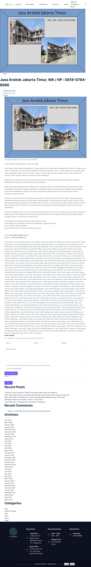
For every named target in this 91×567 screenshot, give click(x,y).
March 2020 (9, 499)
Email (36, 343)
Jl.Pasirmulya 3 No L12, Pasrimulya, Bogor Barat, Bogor (36, 551)
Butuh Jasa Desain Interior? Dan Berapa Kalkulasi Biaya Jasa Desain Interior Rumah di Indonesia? (37, 395)
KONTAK (73, 2)
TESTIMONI (74, 4)
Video (6, 520)
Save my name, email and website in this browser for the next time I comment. (29, 365)
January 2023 (9, 483)
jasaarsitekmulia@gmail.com (18, 235)
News (6, 516)
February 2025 (9, 425)
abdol (10, 411)
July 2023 (8, 469)
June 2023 (8, 471)
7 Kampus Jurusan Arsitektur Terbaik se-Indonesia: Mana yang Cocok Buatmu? (31, 392)
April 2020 (8, 497)
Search (7, 376)
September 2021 (10, 492)
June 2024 (8, 443)
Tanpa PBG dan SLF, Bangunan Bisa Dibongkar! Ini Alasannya (25, 402)
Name (8, 343)
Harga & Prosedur (10, 511)
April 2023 (8, 476)
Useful (7, 518)
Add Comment (11, 349)
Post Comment (11, 373)
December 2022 (10, 485)
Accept (66, 564)
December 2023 (10, 457)
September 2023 (10, 464)
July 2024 (8, 441)
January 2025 (9, 427)
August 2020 (9, 495)
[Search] (85, 4)
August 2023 (9, 467)
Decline (72, 564)
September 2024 (10, 436)
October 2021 (9, 490)
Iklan (5, 74)
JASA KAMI (18, 4)
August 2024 (9, 439)
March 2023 (9, 478)
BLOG (73, 7)
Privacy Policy (17, 368)
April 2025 (8, 420)
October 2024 (9, 434)
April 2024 (8, 448)
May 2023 (8, 474)
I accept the (14, 368)
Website (64, 343)
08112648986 (77, 536)
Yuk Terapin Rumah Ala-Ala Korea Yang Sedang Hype (32, 411)
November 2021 (10, 488)
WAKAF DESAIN (30, 4)
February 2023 (9, 481)
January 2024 (9, 455)
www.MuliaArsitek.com (18, 237)
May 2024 (8, 446)
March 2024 (9, 450)
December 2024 (10, 429)
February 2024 (9, 453)
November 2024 (10, 432)
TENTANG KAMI (43, 4)
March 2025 (9, 422)
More (65, 4)
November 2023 (10, 460)
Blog (6, 509)
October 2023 (9, 462)
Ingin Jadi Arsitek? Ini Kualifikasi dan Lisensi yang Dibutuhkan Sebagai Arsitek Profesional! (35, 397)
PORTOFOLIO (55, 4)
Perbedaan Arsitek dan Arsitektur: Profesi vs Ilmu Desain (23, 399)
